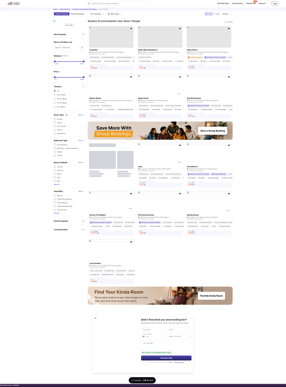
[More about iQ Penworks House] (160, 206)
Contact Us (10, 385)
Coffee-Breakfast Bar (65, 206)
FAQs (17, 385)
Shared (59, 130)
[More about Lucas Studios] (111, 254)
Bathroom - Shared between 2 (68, 148)
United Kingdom (65, 9)
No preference (62, 145)
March (59, 174)
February (60, 170)
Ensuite (59, 119)
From (94, 67)
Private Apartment (77, 14)
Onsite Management (64, 199)
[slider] (55, 61)
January (60, 167)
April (58, 177)
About (2, 385)
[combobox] (119, 4)
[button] (144, 336)
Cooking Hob (61, 210)
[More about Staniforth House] (209, 89)
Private (59, 155)
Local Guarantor (61, 229)
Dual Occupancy (61, 221)
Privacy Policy (179, 362)
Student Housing (61, 14)
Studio (59, 123)
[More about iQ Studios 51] (209, 158)
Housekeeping (62, 203)
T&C (170, 362)
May (58, 181)
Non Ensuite (61, 126)
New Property (60, 34)
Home (55, 9)
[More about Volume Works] (111, 89)
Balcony (60, 195)
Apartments (61, 133)
